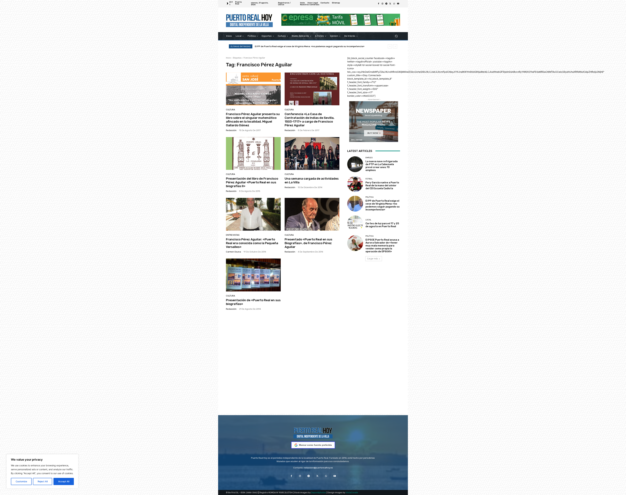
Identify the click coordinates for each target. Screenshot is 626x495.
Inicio (228, 57)
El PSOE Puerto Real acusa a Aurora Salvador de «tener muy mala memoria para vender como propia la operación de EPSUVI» (382, 245)
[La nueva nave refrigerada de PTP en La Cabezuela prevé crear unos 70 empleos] (355, 164)
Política (369, 197)
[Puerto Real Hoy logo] (313, 432)
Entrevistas (232, 235)
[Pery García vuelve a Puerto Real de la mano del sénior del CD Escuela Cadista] (355, 184)
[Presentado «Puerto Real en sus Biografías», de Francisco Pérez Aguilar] (312, 214)
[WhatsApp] (394, 4)
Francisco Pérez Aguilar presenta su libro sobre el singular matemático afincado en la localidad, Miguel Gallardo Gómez (253, 119)
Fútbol (369, 179)
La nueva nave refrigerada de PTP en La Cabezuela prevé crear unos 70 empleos (381, 166)
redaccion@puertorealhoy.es (318, 467)
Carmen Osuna (233, 252)
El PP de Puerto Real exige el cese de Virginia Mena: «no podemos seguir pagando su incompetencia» (382, 205)
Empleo (369, 158)
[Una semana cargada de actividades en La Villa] (312, 153)
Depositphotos (318, 492)
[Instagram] (382, 4)
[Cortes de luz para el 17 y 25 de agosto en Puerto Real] (355, 223)
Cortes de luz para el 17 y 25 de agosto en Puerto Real (382, 225)
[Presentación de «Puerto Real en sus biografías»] (253, 275)
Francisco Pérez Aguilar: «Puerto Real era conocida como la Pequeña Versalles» (252, 243)
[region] (42, 471)
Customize (21, 481)
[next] (395, 46)
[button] (396, 36)
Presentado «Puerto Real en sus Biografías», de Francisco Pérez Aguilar (308, 243)
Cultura (230, 110)
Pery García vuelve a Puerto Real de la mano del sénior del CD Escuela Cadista (382, 185)
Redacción (231, 130)
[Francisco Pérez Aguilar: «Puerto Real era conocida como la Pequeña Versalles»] (253, 214)
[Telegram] (386, 4)
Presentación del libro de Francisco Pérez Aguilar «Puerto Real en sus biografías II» (252, 182)
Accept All (63, 481)
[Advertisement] (313, 366)
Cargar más (372, 258)
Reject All (43, 481)
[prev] (390, 46)
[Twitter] (390, 4)
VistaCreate (352, 492)
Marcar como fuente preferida (315, 445)
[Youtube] (398, 4)
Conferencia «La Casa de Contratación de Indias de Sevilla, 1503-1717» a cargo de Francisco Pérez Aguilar (309, 119)
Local (368, 220)
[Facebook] (378, 4)
